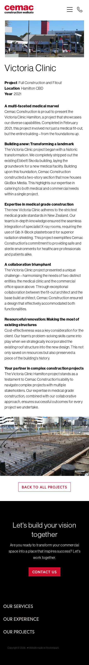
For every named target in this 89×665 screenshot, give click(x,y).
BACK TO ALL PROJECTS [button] (44, 487)
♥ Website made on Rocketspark (43, 647)
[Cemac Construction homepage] (35, 9)
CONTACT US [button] (44, 571)
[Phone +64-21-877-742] (80, 9)
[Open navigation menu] (70, 9)
